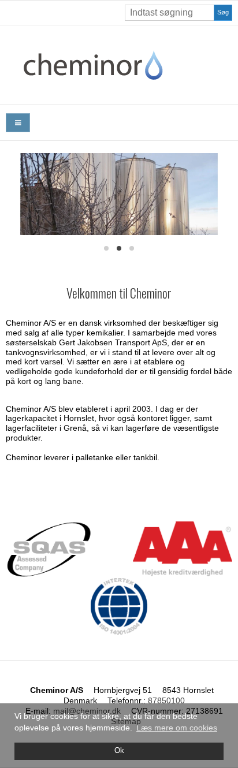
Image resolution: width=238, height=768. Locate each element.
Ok (119, 751)
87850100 (166, 700)
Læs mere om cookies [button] (176, 727)
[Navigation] (18, 122)
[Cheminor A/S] (119, 65)
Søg (223, 12)
